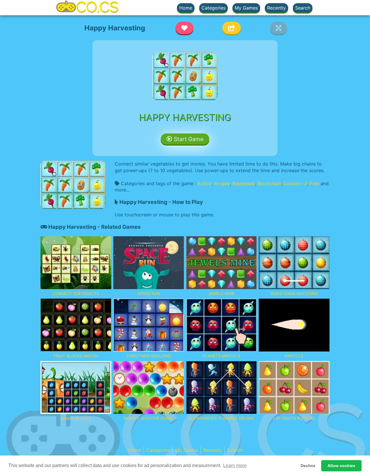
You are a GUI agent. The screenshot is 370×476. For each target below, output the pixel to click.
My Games (246, 8)
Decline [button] (308, 465)
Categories (213, 8)
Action (204, 183)
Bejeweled (243, 183)
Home (185, 8)
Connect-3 (295, 183)
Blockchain (269, 183)
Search (302, 8)
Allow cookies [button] (341, 465)
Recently (276, 8)
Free (314, 183)
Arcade (222, 183)
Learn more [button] (235, 465)
